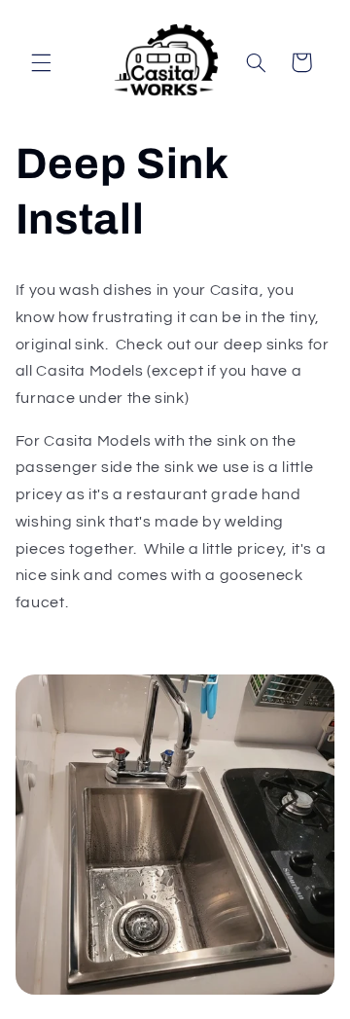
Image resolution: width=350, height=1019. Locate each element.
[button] (40, 62)
